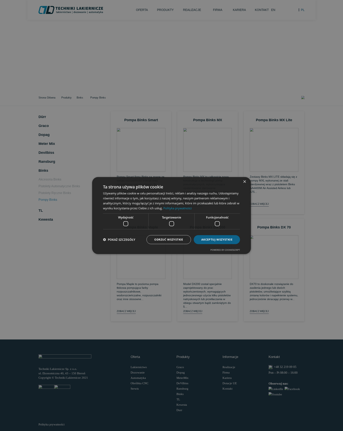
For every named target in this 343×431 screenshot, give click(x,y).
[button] (119, 239)
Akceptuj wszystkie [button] (216, 239)
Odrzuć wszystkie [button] (168, 239)
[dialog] (171, 215)
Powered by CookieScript (225, 249)
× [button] (244, 181)
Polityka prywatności (177, 208)
